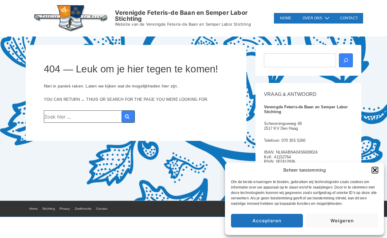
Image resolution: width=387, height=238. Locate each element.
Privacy (65, 208)
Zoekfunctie (83, 208)
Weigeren (342, 221)
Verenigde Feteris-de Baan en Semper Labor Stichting (181, 15)
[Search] (128, 116)
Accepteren (266, 221)
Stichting (48, 208)
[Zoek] (346, 60)
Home (285, 18)
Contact (349, 18)
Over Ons (312, 18)
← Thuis (89, 99)
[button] (375, 170)
